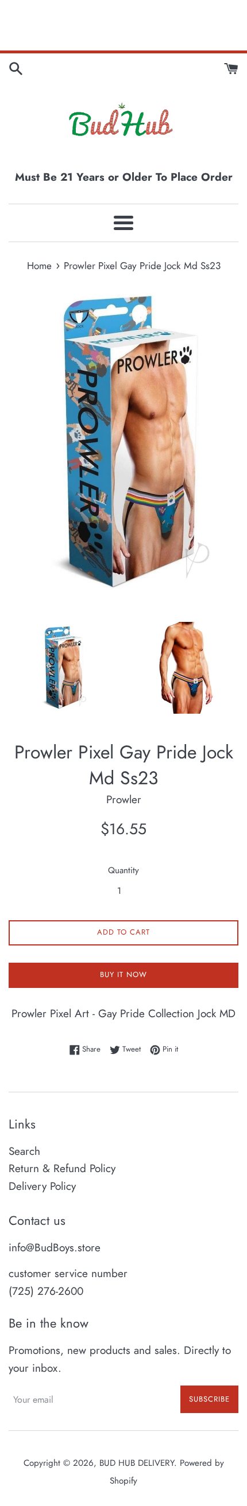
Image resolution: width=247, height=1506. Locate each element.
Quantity (123, 870)
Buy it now (123, 974)
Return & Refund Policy (62, 1168)
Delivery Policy (42, 1186)
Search (24, 1151)
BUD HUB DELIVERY (136, 1463)
